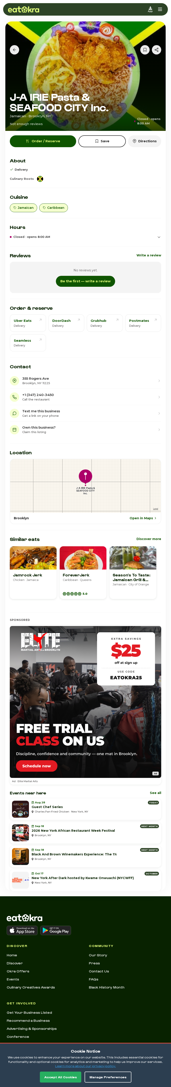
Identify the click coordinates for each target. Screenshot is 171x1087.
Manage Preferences (108, 1077)
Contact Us (99, 971)
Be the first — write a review (85, 281)
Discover (15, 963)
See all (155, 793)
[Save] (145, 49)
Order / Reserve (46, 141)
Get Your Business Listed (29, 1012)
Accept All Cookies (60, 1077)
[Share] (156, 49)
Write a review (148, 255)
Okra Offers (18, 971)
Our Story (98, 955)
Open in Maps (141, 518)
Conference (18, 1037)
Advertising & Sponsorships (32, 1028)
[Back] (14, 49)
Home (12, 955)
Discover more (148, 539)
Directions (147, 141)
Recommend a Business (28, 1020)
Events (13, 979)
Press (94, 963)
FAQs (93, 979)
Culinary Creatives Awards (31, 987)
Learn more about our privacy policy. (85, 1066)
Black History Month (106, 987)
